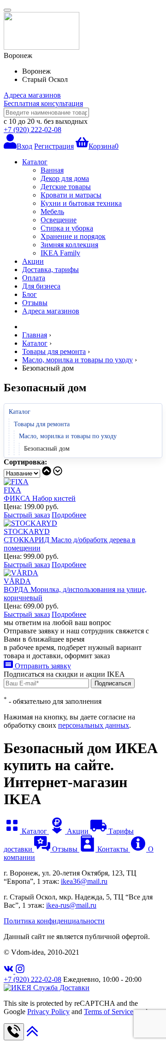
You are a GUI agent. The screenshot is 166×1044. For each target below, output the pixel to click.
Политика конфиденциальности (54, 921)
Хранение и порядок (73, 236)
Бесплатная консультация (43, 103)
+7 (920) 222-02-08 (32, 129)
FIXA (12, 490)
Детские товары (66, 187)
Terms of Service (108, 1011)
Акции (33, 261)
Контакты (112, 849)
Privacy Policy (48, 1011)
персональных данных (93, 725)
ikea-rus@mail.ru (71, 905)
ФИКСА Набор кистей (40, 498)
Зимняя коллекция (69, 245)
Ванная (52, 170)
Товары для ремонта (42, 424)
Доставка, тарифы (50, 269)
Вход (24, 146)
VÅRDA (17, 581)
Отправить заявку (42, 666)
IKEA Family (60, 253)
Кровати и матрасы (71, 195)
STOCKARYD (27, 531)
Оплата (33, 278)
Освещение (59, 220)
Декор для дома (65, 178)
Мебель (52, 211)
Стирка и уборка (67, 228)
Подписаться (113, 683)
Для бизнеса (41, 286)
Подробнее (69, 515)
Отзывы (34, 303)
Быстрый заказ (27, 515)
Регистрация (54, 146)
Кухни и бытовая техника (81, 203)
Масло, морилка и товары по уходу (68, 436)
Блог (29, 294)
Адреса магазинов (32, 95)
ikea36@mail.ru (84, 881)
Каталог (34, 162)
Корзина (104, 146)
